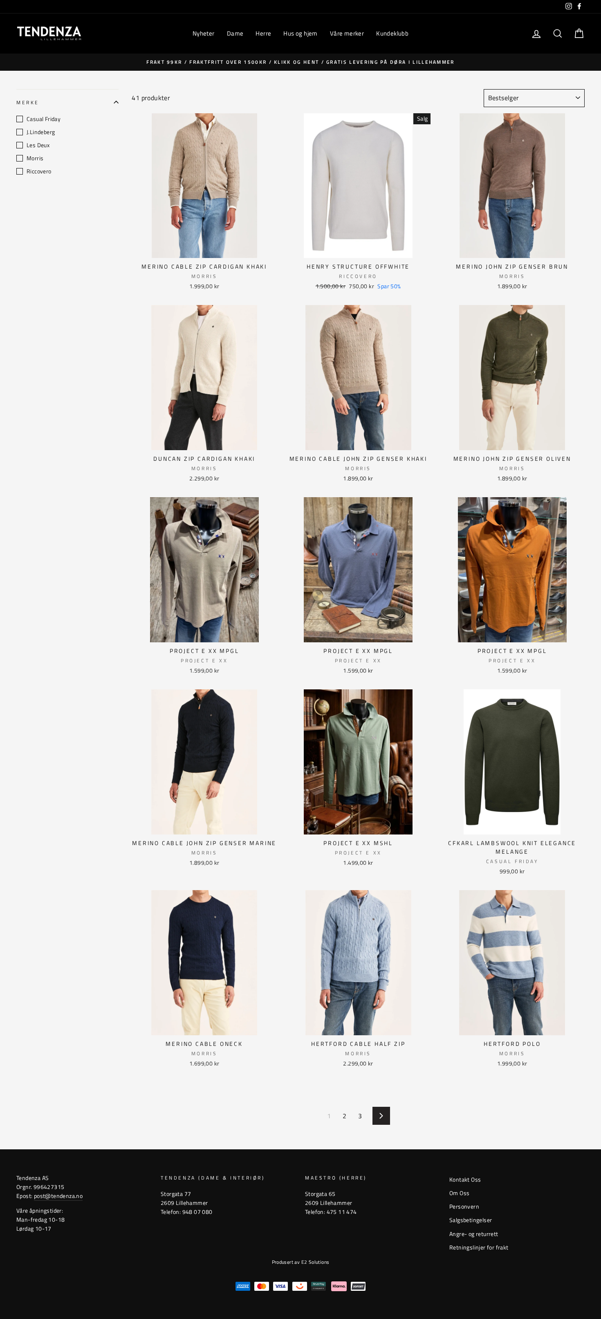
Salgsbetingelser (470, 1220)
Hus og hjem (300, 33)
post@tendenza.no (58, 1196)
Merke (27, 102)
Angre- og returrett (473, 1234)
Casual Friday (44, 118)
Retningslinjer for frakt (479, 1247)
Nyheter (204, 33)
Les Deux (38, 145)
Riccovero (39, 171)
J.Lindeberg (41, 132)
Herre (263, 33)
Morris (35, 158)
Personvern (464, 1206)
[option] (300, 62)
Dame (235, 33)
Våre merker (347, 33)
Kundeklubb (392, 33)
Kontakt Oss (465, 1179)
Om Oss (459, 1193)
